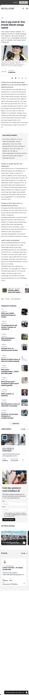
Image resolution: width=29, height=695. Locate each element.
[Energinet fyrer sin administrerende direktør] (14, 347)
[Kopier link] (25, 78)
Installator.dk (11, 72)
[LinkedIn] (16, 78)
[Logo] (7, 8)
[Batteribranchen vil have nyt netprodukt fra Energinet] (14, 403)
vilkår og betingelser (12, 514)
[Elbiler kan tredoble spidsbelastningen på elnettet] (14, 313)
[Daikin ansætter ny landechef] (14, 393)
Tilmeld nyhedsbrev (9, 519)
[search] (23, 8)
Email (3, 506)
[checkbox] (3, 514)
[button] (26, 285)
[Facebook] (12, 78)
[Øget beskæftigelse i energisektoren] (14, 337)
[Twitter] (19, 78)
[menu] (27, 8)
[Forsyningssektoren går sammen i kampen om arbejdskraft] (14, 325)
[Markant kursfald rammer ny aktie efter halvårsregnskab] (14, 358)
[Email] (22, 78)
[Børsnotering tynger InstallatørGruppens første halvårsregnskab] (14, 381)
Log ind (15, 2)
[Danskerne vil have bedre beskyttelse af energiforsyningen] (14, 414)
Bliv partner (23, 2)
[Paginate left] (2, 448)
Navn (3, 501)
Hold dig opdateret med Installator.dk (15, 692)
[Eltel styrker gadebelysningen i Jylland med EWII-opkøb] (14, 369)
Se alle (23, 429)
